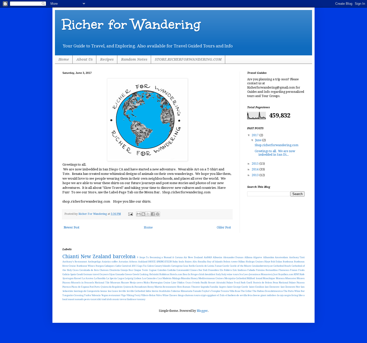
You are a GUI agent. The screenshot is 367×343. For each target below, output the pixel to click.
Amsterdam (281, 257)
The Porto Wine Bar (294, 291)
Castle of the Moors (240, 265)
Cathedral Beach (282, 265)
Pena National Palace (284, 282)
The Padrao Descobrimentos (267, 291)
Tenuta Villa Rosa (230, 291)
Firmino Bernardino (267, 270)
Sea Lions (113, 291)
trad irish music (110, 299)
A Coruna (177, 257)
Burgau (100, 265)
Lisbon (137, 278)
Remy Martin (155, 286)
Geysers (104, 274)
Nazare (125, 282)
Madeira (167, 278)
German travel (91, 274)
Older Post (224, 227)
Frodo (301, 270)
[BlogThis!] (143, 214)
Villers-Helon (148, 295)
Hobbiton (164, 274)
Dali (205, 270)
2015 (255, 163)
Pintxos (66, 286)
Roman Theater (191, 286)
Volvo (159, 295)
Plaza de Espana (80, 286)
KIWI (296, 274)
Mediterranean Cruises (211, 278)
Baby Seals (178, 261)
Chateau (104, 270)
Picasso (301, 282)
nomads (79, 299)
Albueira (217, 257)
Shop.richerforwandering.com (276, 145)
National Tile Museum (107, 282)
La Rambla (100, 278)
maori (71, 299)
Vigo (123, 295)
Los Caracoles (149, 278)
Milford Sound (254, 278)
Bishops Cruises (255, 261)
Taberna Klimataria (181, 291)
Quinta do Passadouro (135, 286)
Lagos (121, 278)
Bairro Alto (191, 261)
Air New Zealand (193, 257)
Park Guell (246, 282)
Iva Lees (244, 274)
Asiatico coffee (110, 261)
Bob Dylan (276, 261)
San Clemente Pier (290, 286)
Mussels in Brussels (82, 282)
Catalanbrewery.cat (262, 265)
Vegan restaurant (111, 295)
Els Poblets (226, 270)
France (294, 270)
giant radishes (268, 295)
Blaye (267, 261)
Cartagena (177, 265)
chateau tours (192, 295)
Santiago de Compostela (87, 291)
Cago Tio (142, 265)
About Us (84, 59)
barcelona (124, 256)
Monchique (269, 278)
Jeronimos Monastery (261, 274)
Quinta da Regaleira (112, 286)
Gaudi (80, 274)
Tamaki (197, 291)
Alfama (248, 257)
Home (63, 59)
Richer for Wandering (131, 24)
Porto (97, 286)
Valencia (96, 295)
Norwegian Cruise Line (163, 282)
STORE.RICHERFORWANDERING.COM (188, 59)
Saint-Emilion (256, 286)
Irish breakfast (207, 274)
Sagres (222, 286)
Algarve (257, 257)
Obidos (180, 282)
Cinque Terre (141, 270)
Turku (87, 295)
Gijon (112, 274)
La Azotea (87, 278)
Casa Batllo (189, 265)
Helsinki (154, 274)
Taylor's (206, 291)
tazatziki (96, 299)
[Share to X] (148, 214)
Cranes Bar (196, 270)
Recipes (107, 59)
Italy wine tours (230, 274)
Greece (128, 274)
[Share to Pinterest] (157, 214)
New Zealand (96, 256)
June (258, 140)
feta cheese (254, 295)
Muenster (290, 278)
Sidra (148, 291)
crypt (203, 295)
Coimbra (162, 270)
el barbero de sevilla (236, 295)
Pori (92, 286)
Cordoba (171, 270)
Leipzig (129, 278)
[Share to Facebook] (152, 214)
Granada (119, 274)
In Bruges (193, 274)
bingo (181, 295)
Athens (133, 261)
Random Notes (134, 59)
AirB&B (208, 257)
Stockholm (165, 291)
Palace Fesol (233, 282)
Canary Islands (163, 265)
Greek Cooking (141, 274)
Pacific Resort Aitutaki (213, 282)
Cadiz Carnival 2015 (126, 265)
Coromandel (183, 270)
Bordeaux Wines (86, 265)
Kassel (77, 278)
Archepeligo (94, 261)
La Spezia (111, 278)
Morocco (280, 278)
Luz (160, 278)
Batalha (202, 261)
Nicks (147, 282)
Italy (218, 274)
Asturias (123, 261)
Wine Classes (170, 295)
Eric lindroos (240, 270)
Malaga (176, 278)
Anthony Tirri (297, 257)
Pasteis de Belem (262, 282)
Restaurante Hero (172, 286)
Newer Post (71, 227)
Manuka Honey (189, 278)
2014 (255, 169)
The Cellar (246, 291)
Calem (150, 265)
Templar (215, 291)
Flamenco (284, 270)
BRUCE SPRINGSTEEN (160, 261)
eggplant (211, 295)
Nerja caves (136, 282)
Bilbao (241, 261)
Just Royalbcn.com (283, 274)
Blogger (202, 311)
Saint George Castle (237, 286)
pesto (87, 299)
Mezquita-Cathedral (235, 278)
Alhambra (268, 257)
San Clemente (272, 286)
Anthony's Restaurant (74, 261)
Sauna (103, 291)
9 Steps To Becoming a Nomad (154, 257)
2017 (255, 135)
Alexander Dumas (233, 257)
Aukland (143, 261)
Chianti (70, 256)
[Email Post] (130, 214)
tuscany (141, 299)
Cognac (153, 270)
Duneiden (213, 270)
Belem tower (230, 261)
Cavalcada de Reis (89, 270)
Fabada (251, 270)
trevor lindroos (128, 299)
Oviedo (196, 282)
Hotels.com (176, 274)
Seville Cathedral (136, 291)
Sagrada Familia (209, 286)
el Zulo (221, 295)
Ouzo (188, 282)
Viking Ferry (134, 295)
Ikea (185, 274)
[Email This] (138, 214)
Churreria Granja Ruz (121, 270)
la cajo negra (284, 295)
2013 (255, 175)
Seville (122, 291)
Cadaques (109, 265)
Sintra (155, 291)
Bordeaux (288, 261)
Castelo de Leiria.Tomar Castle (212, 265)
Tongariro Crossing (73, 295)
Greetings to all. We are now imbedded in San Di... (275, 152)
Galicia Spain (69, 274)
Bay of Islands (215, 261)
